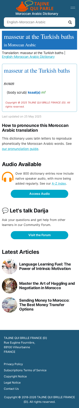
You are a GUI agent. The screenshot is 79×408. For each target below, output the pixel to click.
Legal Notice (12, 382)
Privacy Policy (13, 364)
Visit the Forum (39, 235)
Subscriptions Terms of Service (25, 370)
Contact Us (11, 389)
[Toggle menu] (73, 8)
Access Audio (39, 194)
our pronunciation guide (20, 149)
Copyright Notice (15, 376)
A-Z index (59, 183)
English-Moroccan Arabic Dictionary (28, 57)
